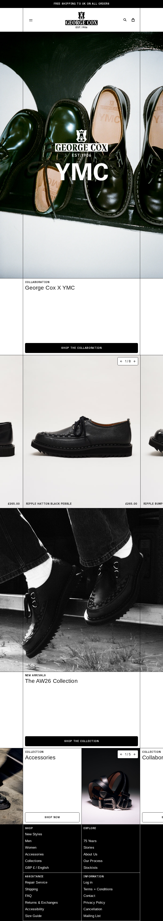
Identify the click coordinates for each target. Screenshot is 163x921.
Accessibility (34, 909)
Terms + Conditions (98, 889)
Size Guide (33, 916)
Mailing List (92, 916)
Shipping (31, 889)
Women (31, 847)
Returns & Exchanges (41, 902)
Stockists (90, 868)
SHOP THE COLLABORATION (81, 348)
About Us (90, 854)
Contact (89, 896)
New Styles (33, 834)
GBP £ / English (37, 868)
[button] (31, 20)
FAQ (28, 896)
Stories (88, 847)
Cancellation (92, 909)
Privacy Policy (94, 902)
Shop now (52, 817)
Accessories (34, 854)
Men (28, 841)
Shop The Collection (81, 741)
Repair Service (36, 882)
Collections (33, 861)
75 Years (90, 841)
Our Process (93, 861)
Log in (88, 882)
